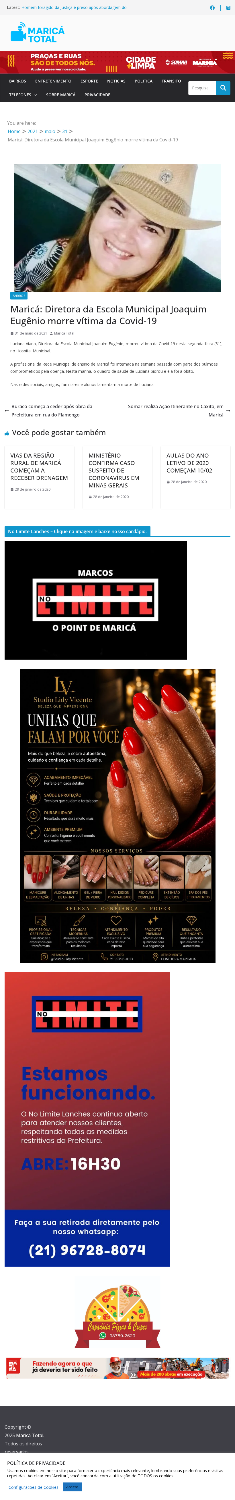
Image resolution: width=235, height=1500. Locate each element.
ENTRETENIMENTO (53, 81)
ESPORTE (89, 81)
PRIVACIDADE (97, 94)
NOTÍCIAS (116, 81)
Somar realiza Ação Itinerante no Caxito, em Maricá (176, 410)
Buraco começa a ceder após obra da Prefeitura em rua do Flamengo (51, 410)
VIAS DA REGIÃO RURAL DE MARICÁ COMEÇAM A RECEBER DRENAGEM (39, 467)
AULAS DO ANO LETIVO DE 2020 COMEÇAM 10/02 (189, 463)
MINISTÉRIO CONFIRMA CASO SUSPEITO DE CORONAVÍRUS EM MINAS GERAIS (114, 470)
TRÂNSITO (171, 81)
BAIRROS (17, 81)
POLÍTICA (143, 81)
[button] (34, 95)
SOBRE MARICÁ (60, 94)
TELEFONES (20, 94)
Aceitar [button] (72, 1486)
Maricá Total (64, 333)
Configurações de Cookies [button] (33, 1487)
